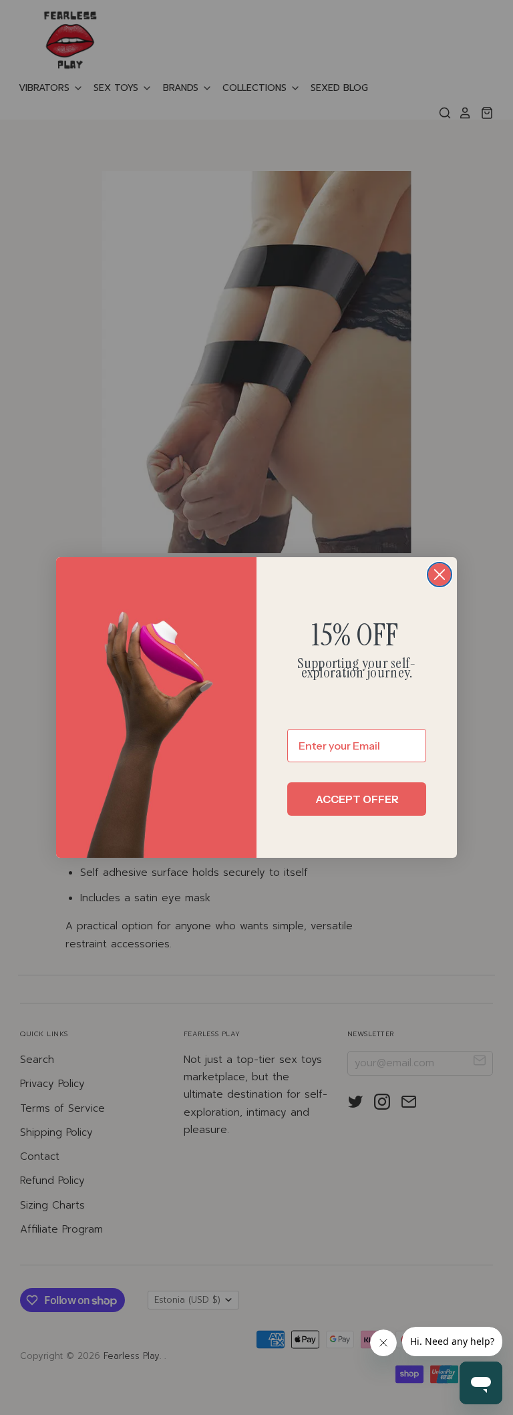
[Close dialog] (440, 575)
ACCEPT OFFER (357, 799)
